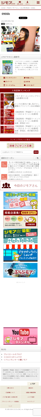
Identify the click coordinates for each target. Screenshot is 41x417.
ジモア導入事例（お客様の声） (10, 397)
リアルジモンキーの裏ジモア (15, 359)
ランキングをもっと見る (20, 139)
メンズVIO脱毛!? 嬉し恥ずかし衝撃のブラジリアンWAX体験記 (27, 104)
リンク (10, 406)
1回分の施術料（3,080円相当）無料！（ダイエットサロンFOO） (23, 176)
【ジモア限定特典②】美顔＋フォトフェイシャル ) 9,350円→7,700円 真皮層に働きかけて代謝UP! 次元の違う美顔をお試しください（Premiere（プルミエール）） (23, 166)
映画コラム (30, 78)
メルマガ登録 (30, 397)
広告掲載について (10, 392)
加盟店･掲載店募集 (31, 392)
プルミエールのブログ (13, 354)
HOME (3, 8)
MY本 (30, 81)
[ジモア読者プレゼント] (20, 148)
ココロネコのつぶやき (13, 357)
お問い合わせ (10, 388)
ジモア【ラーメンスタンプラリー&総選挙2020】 (27, 97)
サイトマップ (30, 401)
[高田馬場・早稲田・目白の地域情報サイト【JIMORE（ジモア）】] (8, 4)
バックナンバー (10, 78)
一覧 (37, 158)
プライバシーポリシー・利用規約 (10, 401)
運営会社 (30, 388)
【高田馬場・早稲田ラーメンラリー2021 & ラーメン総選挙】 (27, 112)
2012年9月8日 (24, 8)
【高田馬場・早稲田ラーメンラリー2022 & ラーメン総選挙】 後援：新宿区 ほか (27, 120)
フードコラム (10, 85)
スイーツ (10, 81)
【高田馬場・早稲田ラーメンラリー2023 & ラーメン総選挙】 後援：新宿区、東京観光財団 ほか (27, 129)
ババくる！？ (30, 85)
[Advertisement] (20, 304)
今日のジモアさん (13, 8)
